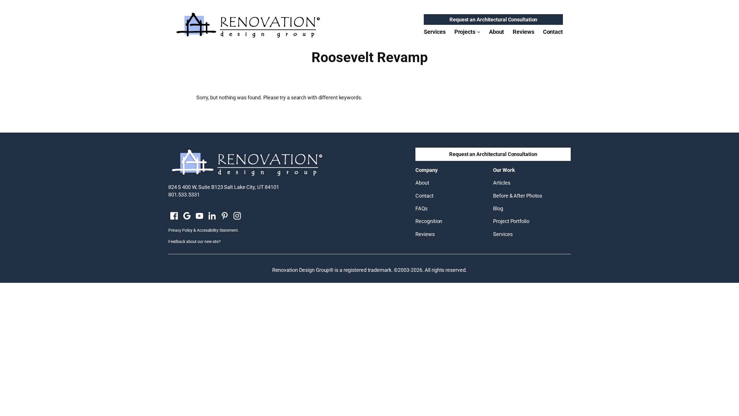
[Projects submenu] (478, 32)
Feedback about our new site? (194, 241)
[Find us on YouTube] (199, 216)
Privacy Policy (180, 230)
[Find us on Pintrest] (224, 216)
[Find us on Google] (187, 216)
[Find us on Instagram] (237, 216)
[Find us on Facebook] (174, 216)
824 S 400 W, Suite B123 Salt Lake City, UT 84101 (223, 187)
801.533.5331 (184, 195)
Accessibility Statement (217, 230)
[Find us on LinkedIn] (212, 216)
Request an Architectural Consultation (493, 19)
